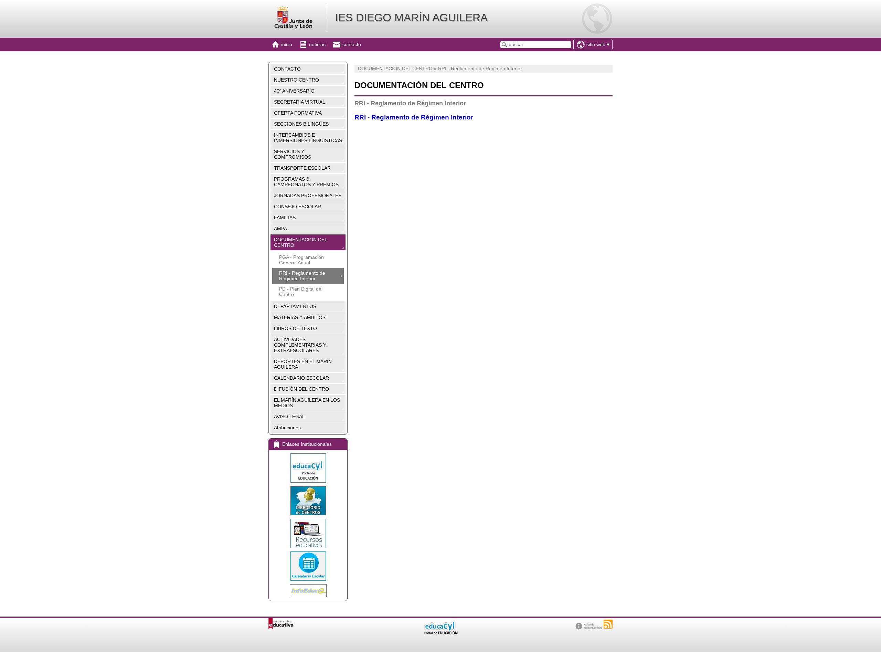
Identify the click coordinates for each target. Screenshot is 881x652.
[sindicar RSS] (608, 624)
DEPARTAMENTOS (295, 306)
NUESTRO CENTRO (296, 80)
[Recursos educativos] (308, 533)
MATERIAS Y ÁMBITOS (300, 317)
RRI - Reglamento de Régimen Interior (302, 275)
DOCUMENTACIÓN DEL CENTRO (300, 242)
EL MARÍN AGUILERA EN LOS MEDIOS (307, 402)
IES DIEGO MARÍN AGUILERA (411, 17)
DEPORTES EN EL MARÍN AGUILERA (303, 364)
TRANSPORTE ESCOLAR (302, 168)
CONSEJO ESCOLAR (297, 206)
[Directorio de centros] (308, 500)
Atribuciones (287, 427)
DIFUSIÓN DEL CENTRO (301, 389)
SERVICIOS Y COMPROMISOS (292, 154)
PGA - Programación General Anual (301, 259)
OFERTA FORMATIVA (298, 113)
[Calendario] (308, 566)
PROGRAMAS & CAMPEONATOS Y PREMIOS (306, 181)
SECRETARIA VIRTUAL (299, 102)
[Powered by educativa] (281, 623)
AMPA (280, 228)
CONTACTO (287, 69)
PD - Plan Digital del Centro (300, 291)
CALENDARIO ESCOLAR (301, 378)
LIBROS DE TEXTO (295, 328)
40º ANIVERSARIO (294, 91)
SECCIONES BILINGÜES (301, 124)
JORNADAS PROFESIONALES (307, 195)
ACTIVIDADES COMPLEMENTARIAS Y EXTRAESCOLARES (300, 345)
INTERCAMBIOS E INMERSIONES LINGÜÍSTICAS (308, 137)
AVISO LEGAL (289, 416)
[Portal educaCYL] (308, 468)
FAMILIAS (285, 217)
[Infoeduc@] (308, 590)
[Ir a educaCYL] (440, 633)
